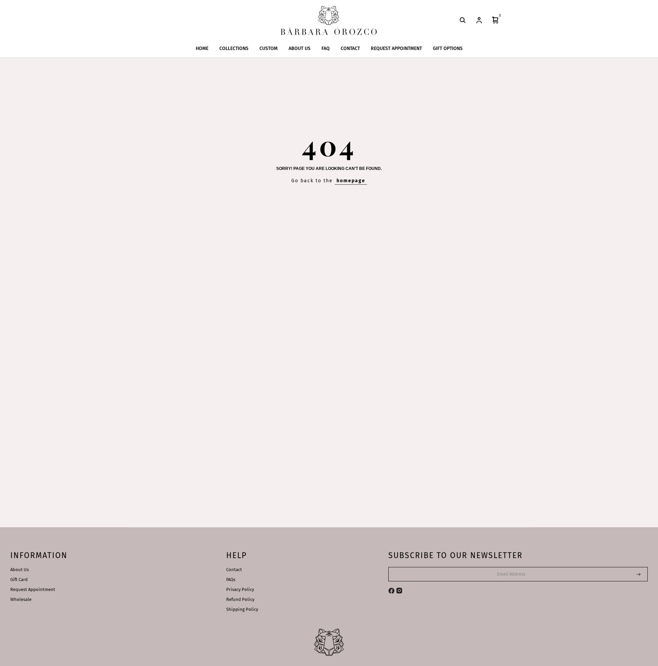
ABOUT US (299, 48)
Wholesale (21, 599)
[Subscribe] (634, 574)
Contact (234, 569)
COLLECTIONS (233, 48)
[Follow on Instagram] (399, 591)
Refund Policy (240, 599)
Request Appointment (32, 589)
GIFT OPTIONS (448, 48)
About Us (19, 569)
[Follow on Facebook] (391, 591)
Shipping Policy (242, 609)
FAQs (230, 579)
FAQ (325, 48)
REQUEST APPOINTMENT (396, 48)
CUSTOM (268, 48)
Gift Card (19, 579)
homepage (351, 181)
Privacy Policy (240, 589)
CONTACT (350, 48)
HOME (202, 48)
